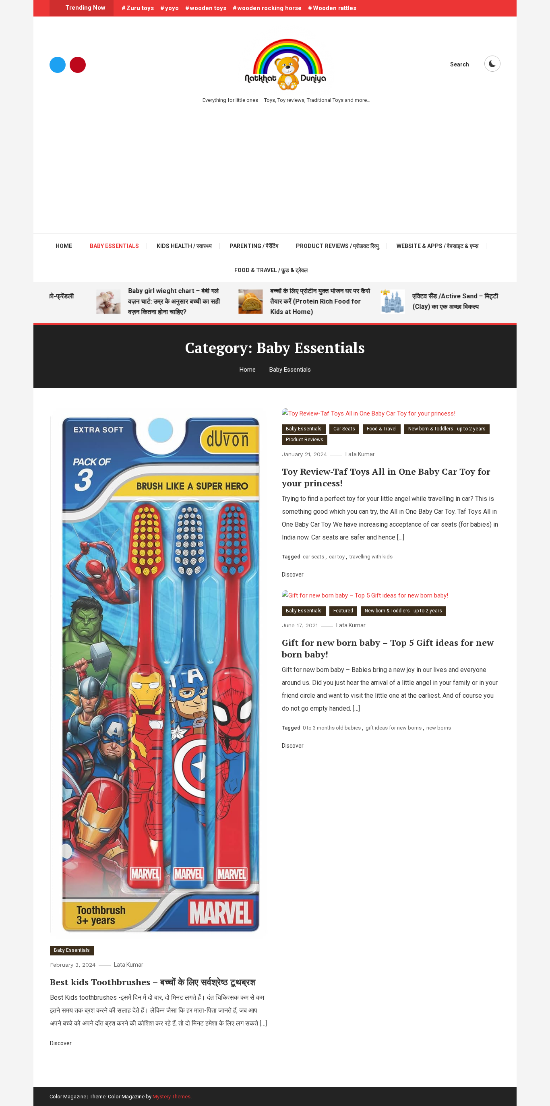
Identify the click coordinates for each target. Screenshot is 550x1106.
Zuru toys (140, 8)
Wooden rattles (334, 8)
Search (459, 64)
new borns (438, 728)
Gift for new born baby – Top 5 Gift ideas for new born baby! (388, 648)
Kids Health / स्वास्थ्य (184, 246)
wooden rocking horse (270, 8)
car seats (313, 557)
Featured (343, 611)
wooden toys (208, 8)
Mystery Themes (171, 1097)
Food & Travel (382, 429)
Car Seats (344, 429)
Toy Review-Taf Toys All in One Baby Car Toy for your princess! (386, 477)
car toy (337, 557)
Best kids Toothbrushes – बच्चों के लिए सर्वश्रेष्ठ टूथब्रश (153, 982)
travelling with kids (371, 557)
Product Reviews (304, 439)
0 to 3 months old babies (332, 728)
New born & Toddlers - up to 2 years (447, 429)
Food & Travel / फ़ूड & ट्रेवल (271, 270)
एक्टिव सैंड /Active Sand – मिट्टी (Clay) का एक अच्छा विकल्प (443, 301)
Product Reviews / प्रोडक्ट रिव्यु (337, 246)
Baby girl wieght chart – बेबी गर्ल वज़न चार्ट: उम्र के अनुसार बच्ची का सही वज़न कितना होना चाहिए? (161, 301)
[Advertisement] (275, 165)
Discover (61, 1043)
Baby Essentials (114, 246)
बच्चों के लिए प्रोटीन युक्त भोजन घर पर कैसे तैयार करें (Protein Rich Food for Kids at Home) (308, 301)
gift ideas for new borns (394, 728)
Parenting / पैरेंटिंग (254, 246)
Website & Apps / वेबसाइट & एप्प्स (437, 246)
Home (64, 246)
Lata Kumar (128, 964)
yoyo (172, 8)
